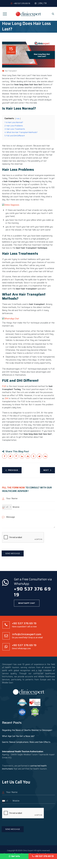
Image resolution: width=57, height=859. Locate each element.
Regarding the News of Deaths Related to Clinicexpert (27, 730)
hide (18, 118)
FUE (4, 386)
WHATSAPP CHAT (26, 603)
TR (45, 3)
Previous (13, 470)
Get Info (15, 856)
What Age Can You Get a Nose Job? (18, 736)
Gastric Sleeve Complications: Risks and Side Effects (26, 742)
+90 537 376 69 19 (44, 856)
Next (46, 470)
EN (40, 3)
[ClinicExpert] (28, 14)
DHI (6, 398)
